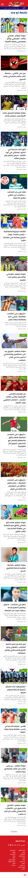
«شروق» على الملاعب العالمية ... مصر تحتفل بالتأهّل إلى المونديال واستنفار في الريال (16, 484)
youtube (10, 845)
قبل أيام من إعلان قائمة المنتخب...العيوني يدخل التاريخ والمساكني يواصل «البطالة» (15, 648)
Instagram (8, 845)
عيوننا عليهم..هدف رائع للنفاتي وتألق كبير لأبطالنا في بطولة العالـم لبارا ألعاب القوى (15, 527)
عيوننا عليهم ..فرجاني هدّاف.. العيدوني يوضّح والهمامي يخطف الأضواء (15, 38)
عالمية (23, 863)
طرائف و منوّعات (11, 862)
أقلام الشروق (22, 850)
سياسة (13, 865)
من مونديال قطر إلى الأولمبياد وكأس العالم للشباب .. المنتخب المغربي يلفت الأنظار (14, 398)
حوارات (23, 858)
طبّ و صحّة (22, 862)
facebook (17, 845)
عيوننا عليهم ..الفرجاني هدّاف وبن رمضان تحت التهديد (16, 277)
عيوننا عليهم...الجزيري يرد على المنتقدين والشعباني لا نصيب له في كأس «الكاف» (15, 356)
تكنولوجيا (23, 854)
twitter (19, 845)
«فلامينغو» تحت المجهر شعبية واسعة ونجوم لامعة (16, 689)
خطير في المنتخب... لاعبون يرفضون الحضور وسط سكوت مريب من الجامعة (14, 607)
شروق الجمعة (12, 860)
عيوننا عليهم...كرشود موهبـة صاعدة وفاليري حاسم (16, 568)
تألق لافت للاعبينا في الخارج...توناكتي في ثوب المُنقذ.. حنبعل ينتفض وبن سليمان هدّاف (15, 154)
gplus (13, 845)
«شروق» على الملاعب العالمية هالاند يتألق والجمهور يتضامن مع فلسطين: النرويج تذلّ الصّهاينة (16, 440)
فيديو (14, 863)
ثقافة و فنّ (12, 854)
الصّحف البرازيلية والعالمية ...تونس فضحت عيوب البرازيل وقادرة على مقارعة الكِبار (14, 236)
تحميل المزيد (14, 831)
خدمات (13, 858)
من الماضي (22, 865)
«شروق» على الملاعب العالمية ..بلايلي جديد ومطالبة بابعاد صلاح (16, 316)
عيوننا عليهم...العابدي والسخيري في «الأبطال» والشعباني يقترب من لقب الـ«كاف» (15, 810)
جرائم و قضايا (22, 856)
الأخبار (23, 8)
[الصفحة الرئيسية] (16, 3)
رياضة (23, 19)
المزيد (2, 4)
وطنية (13, 852)
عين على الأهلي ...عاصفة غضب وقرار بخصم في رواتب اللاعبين (14, 76)
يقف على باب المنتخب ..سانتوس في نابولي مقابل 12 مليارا (16, 195)
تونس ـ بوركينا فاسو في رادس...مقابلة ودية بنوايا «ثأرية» (15, 729)
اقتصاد (23, 852)
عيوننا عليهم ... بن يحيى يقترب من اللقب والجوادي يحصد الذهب (15, 768)
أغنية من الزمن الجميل (21, 868)
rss (15, 845)
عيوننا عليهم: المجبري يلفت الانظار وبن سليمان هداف (14, 114)
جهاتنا (14, 856)
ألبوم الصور (12, 850)
